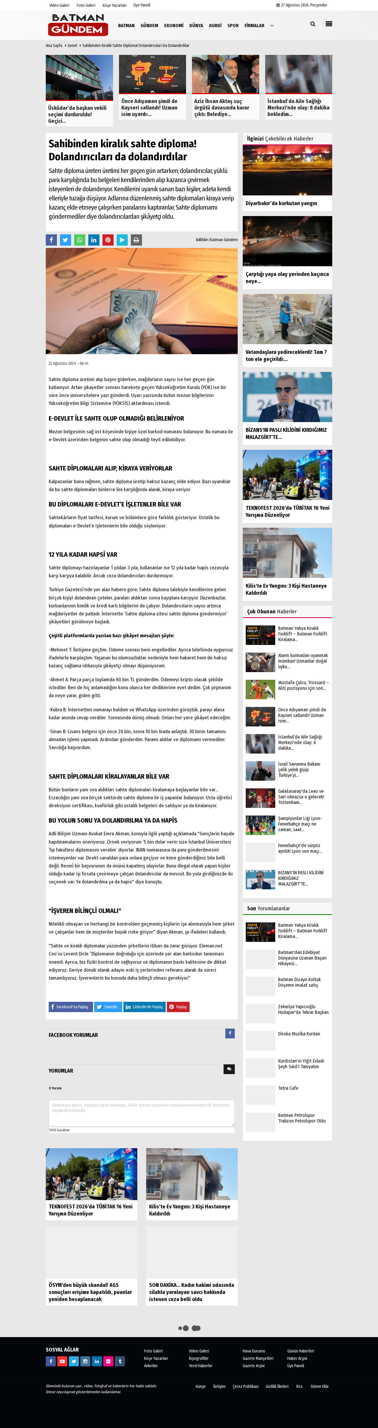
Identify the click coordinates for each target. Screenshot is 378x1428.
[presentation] (230, 1033)
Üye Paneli (141, 5)
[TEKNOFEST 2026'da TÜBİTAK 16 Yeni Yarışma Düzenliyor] (91, 1174)
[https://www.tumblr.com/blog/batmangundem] (120, 1361)
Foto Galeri (153, 1351)
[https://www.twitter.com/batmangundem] (74, 1361)
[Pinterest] (108, 238)
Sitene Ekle (320, 1386)
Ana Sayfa (54, 45)
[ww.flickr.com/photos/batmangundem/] (108, 1361)
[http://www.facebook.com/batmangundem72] (51, 1361)
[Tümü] (272, 25)
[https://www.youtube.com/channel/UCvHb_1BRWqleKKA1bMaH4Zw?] (62, 1361)
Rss (299, 1386)
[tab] (230, 1034)
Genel (72, 45)
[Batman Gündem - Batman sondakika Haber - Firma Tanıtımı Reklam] (78, 25)
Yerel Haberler (201, 1365)
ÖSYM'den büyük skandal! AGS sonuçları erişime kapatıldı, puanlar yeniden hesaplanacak (90, 1292)
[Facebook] (51, 238)
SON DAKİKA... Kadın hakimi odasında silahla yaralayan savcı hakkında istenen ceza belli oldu (191, 1292)
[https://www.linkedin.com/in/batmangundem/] (97, 1361)
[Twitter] (65, 238)
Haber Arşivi (297, 1358)
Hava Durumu (254, 1351)
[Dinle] (122, 238)
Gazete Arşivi (254, 1365)
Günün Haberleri (300, 1351)
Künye (201, 1386)
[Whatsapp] (79, 238)
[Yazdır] (136, 238)
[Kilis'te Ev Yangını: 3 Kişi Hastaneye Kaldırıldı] (192, 1174)
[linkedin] (94, 238)
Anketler (151, 1365)
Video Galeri (199, 1351)
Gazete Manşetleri (258, 1358)
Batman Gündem (224, 239)
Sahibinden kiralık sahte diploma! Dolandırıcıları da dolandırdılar (136, 45)
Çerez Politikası (246, 1386)
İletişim (219, 1386)
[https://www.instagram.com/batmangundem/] (85, 1361)
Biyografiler (199, 1358)
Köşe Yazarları (156, 1358)
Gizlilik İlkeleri (277, 1386)
